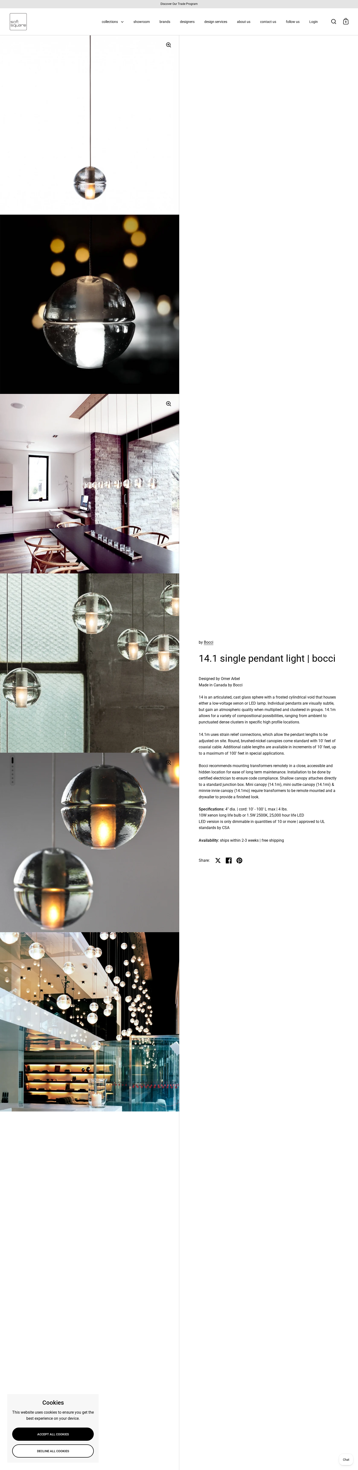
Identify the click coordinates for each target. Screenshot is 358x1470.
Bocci (208, 642)
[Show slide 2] (12, 766)
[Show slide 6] (12, 782)
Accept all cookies (53, 1434)
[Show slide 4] (12, 774)
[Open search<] (333, 21)
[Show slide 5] (12, 778)
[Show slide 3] (12, 770)
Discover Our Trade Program (179, 4)
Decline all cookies (53, 1451)
